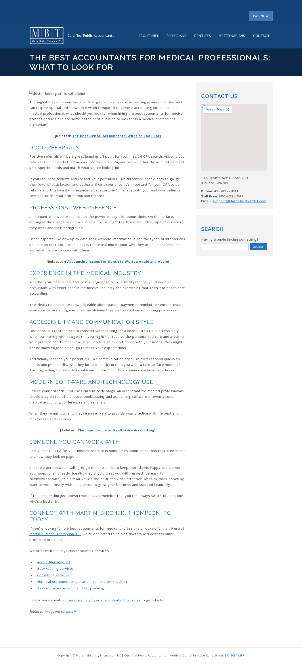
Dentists (202, 36)
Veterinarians (232, 36)
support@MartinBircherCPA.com (239, 201)
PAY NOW (261, 16)
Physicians (176, 36)
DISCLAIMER (236, 655)
